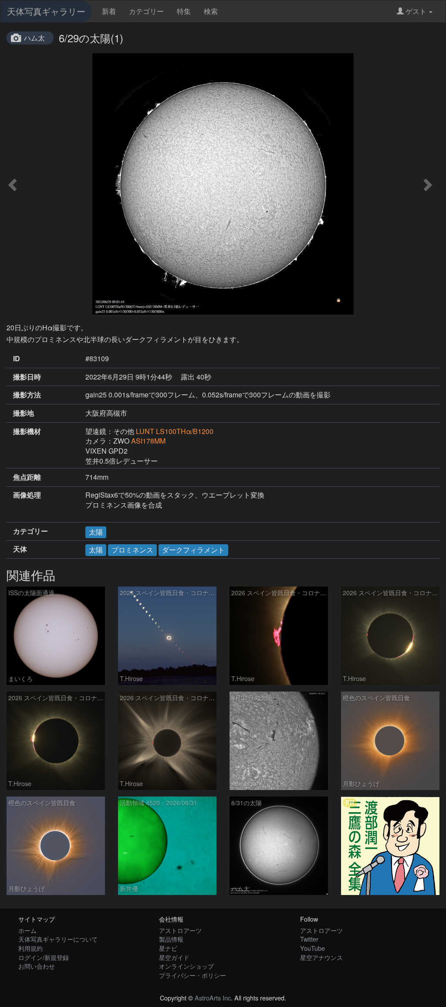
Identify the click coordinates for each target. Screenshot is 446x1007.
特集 (184, 11)
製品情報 (171, 938)
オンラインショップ (186, 965)
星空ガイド (174, 957)
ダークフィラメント (193, 550)
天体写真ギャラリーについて (58, 938)
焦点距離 (27, 477)
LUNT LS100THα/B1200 (174, 431)
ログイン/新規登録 (43, 957)
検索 (211, 11)
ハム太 (34, 38)
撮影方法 (27, 395)
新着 (109, 11)
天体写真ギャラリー (46, 11)
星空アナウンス (321, 957)
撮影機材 (27, 431)
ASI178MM (148, 441)
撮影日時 (27, 377)
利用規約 (30, 948)
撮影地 (23, 413)
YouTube (312, 948)
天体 (20, 549)
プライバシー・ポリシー (192, 975)
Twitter (309, 938)
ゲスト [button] (416, 11)
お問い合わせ (36, 965)
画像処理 (27, 495)
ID (16, 358)
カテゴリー (146, 11)
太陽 (96, 532)
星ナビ (168, 948)
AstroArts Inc (213, 997)
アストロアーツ (180, 930)
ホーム (27, 930)
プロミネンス (132, 550)
